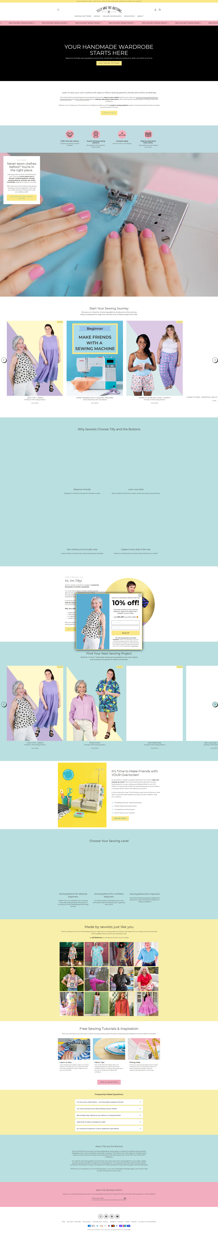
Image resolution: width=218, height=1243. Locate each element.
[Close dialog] (140, 595)
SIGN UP (125, 633)
